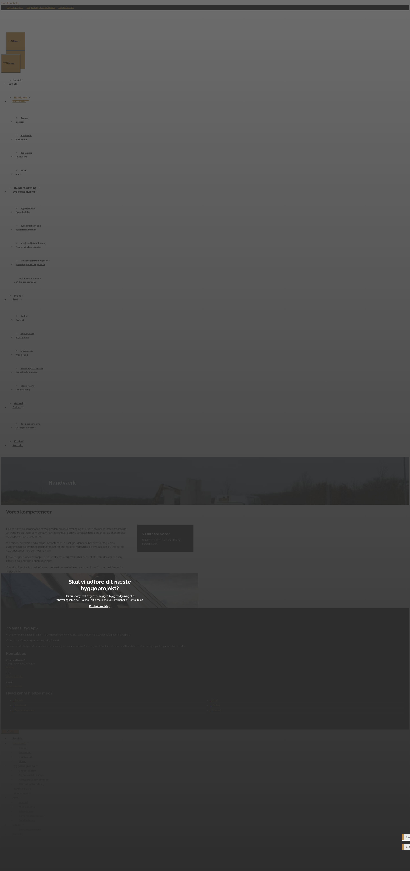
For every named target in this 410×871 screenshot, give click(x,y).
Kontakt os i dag (99, 606)
